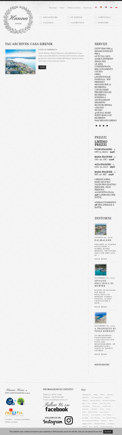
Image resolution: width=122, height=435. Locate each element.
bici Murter (110, 394)
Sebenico (104, 420)
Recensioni (53, 8)
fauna (83, 403)
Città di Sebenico (47, 50)
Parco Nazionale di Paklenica (90, 420)
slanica (111, 420)
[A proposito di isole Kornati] (101, 318)
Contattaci (104, 17)
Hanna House (14, 390)
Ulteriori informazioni (106, 426)
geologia (94, 403)
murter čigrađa (107, 415)
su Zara (84, 426)
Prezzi (62, 8)
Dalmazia (84, 400)
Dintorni (103, 23)
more (42, 67)
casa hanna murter (96, 397)
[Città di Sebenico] (20, 61)
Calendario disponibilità (22, 419)
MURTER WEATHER (102, 364)
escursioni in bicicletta (108, 400)
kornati (102, 409)
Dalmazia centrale (95, 400)
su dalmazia (111, 423)
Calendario (77, 23)
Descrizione (50, 17)
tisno (90, 426)
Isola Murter (94, 409)
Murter (84, 412)
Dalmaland (103, 240)
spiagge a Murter (87, 423)
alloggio (95, 394)
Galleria (48, 23)
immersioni (85, 409)
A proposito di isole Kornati (105, 330)
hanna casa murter (104, 403)
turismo (96, 426)
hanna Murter (86, 406)
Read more (101, 259)
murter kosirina (104, 412)
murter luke (85, 415)
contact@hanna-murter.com (58, 400)
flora (89, 403)
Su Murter (76, 17)
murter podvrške (96, 415)
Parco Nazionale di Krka (109, 417)
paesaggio (85, 417)
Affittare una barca (74, 8)
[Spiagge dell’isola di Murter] (101, 270)
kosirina (108, 409)
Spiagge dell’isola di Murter (104, 283)
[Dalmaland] (101, 229)
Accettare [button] (108, 432)
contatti (106, 397)
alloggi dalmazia (86, 394)
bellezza (102, 394)
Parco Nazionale (95, 417)
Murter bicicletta (92, 412)
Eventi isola (88, 8)
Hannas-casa (96, 406)
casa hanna (85, 397)
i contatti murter (106, 406)
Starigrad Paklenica (99, 423)
